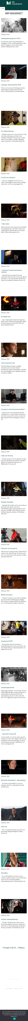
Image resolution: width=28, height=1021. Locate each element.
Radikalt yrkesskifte (7, 502)
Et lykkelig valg (5, 317)
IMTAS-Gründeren (7, 595)
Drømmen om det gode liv (9, 548)
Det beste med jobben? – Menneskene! (13, 780)
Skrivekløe (4, 873)
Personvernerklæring (14, 978)
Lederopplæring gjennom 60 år (11, 38)
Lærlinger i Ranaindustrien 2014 (11, 85)
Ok (14, 1018)
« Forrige (5, 948)
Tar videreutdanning (7, 131)
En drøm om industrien (8, 177)
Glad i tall (4, 827)
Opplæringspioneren (7, 687)
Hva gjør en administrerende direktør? (13, 409)
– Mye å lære (5, 224)
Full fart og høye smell (8, 363)
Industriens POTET (7, 641)
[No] (26, 1015)
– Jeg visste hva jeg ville (8, 734)
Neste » (22, 948)
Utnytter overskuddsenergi (9, 919)
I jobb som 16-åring (7, 456)
